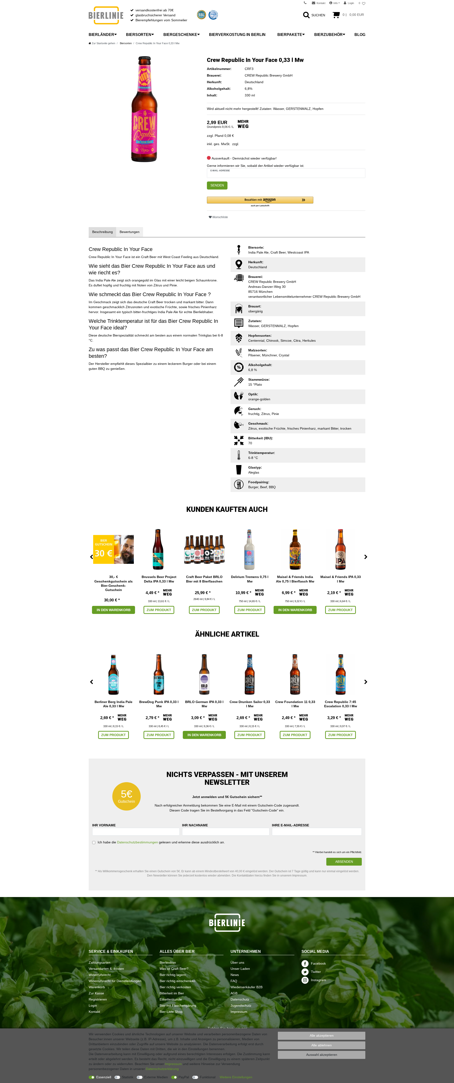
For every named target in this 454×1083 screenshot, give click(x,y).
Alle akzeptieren (322, 1035)
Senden (217, 185)
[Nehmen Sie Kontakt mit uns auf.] (307, 3)
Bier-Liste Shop (171, 1012)
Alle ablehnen (321, 1045)
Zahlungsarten (99, 962)
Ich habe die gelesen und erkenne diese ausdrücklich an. (161, 842)
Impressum (239, 1012)
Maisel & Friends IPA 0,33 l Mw (340, 579)
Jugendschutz (241, 1005)
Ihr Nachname (195, 825)
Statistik (127, 1077)
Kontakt (94, 1012)
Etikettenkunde (171, 999)
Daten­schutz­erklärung (162, 1069)
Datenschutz (240, 999)
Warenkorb (97, 987)
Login (93, 1005)
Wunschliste (220, 217)
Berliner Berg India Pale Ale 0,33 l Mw (113, 704)
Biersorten (138, 35)
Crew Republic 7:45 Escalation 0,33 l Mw (340, 704)
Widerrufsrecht (100, 975)
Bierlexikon (168, 962)
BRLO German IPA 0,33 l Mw (204, 704)
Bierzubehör (328, 35)
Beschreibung (102, 232)
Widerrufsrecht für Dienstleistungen (115, 981)
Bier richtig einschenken (177, 981)
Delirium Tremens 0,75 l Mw (249, 579)
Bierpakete (289, 35)
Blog (359, 35)
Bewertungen (130, 232)
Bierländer (101, 35)
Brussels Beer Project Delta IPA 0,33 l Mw (159, 579)
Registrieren (98, 999)
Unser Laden (240, 969)
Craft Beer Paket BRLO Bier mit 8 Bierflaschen (204, 579)
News (235, 975)
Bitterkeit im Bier (172, 993)
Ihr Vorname (104, 825)
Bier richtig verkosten (175, 987)
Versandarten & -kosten (106, 969)
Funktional (207, 1077)
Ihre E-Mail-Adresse (290, 825)
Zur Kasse (96, 993)
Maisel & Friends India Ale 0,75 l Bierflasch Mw (295, 579)
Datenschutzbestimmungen (137, 842)
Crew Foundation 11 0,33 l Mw (295, 704)
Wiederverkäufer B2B (246, 987)
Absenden (344, 861)
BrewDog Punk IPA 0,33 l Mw (159, 704)
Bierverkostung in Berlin (237, 35)
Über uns (237, 962)
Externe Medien (156, 1077)
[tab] (102, 232)
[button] (260, 202)
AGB (234, 993)
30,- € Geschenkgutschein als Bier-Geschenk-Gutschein (113, 583)
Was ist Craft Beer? (174, 969)
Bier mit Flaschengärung (178, 1005)
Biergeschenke (180, 35)
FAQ (234, 981)
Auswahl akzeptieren (321, 1055)
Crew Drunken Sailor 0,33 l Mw (250, 704)
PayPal (184, 1077)
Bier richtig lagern (173, 975)
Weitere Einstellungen (236, 1077)
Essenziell (103, 1077)
